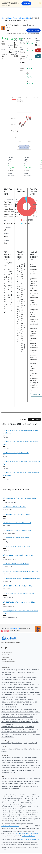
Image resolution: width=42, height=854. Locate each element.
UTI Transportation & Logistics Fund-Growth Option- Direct (21, 578)
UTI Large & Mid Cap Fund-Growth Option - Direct (19, 593)
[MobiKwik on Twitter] (6, 647)
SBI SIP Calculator (20, 778)
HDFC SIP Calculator (7, 778)
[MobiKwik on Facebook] (1, 647)
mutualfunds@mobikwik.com (11, 642)
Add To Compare (33, 30)
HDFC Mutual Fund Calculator (10, 757)
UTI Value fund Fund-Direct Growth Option (16, 514)
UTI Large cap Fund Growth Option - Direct (17, 546)
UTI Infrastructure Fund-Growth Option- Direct (18, 555)
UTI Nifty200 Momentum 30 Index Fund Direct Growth (20, 571)
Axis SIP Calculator (26, 786)
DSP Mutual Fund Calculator (28, 767)
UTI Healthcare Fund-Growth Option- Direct (17, 530)
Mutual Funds (12, 18)
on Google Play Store (28, 836)
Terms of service (6, 652)
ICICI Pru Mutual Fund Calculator (11, 760)
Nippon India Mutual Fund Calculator (23, 762)
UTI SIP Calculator (14, 788)
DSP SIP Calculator (14, 786)
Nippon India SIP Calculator (32, 781)
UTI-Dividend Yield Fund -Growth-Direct (16, 564)
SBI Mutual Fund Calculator (29, 757)
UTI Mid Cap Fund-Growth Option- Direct (16, 537)
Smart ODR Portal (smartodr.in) (30, 839)
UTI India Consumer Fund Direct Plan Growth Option (19, 498)
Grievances (5, 657)
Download (26, 3)
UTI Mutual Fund (25, 18)
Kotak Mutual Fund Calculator (26, 765)
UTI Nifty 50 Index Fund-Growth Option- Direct (18, 586)
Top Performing (34, 419)
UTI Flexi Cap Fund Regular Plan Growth (16, 453)
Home (3, 18)
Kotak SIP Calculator (20, 783)
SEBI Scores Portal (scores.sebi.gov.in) (26, 833)
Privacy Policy (5, 655)
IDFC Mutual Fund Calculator (25, 770)
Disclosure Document (8, 661)
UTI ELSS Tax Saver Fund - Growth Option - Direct (19, 602)
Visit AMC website (15, 628)
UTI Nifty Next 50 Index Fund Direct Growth (17, 523)
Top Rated (22, 419)
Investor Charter (6, 659)
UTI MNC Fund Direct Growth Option (14, 507)
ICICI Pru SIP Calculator (33, 778)
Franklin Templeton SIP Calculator (12, 781)
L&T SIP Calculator (7, 783)
